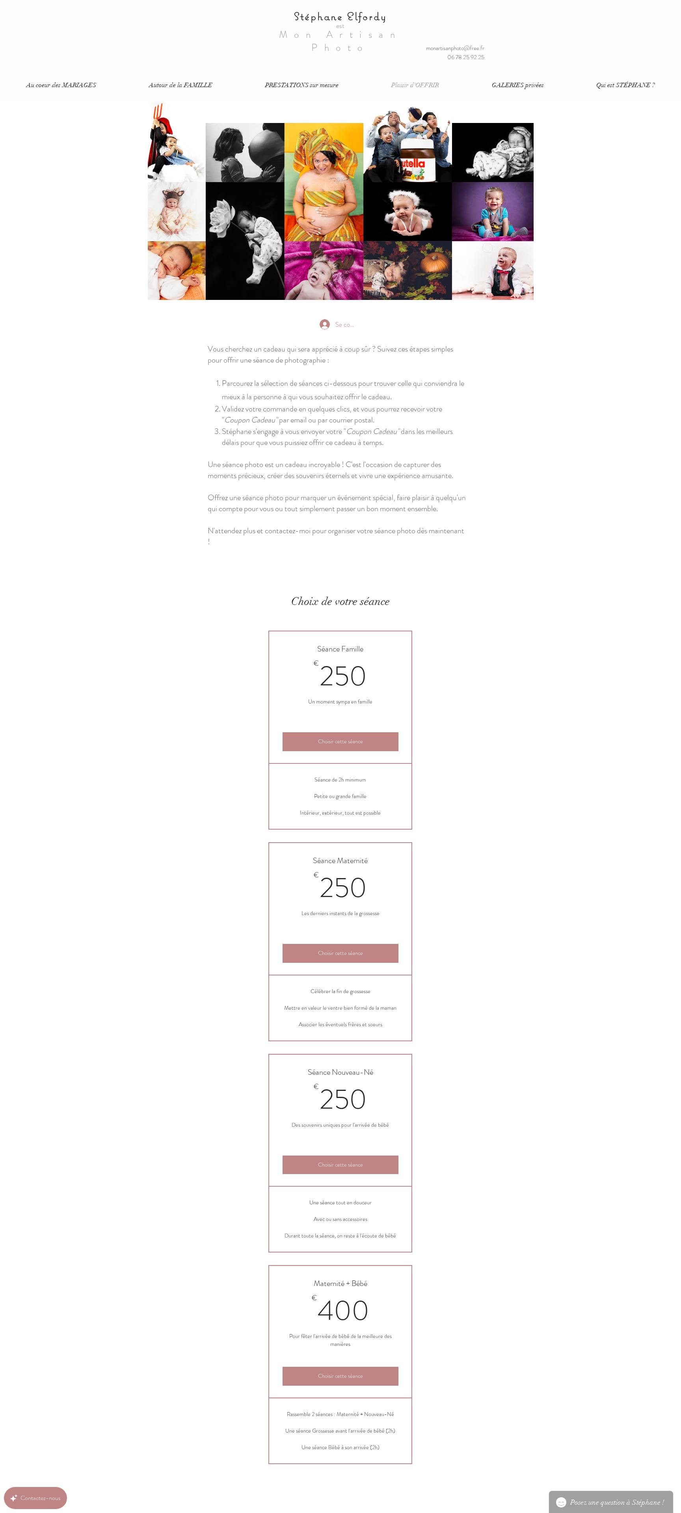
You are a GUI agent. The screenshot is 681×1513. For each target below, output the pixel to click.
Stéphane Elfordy (340, 16)
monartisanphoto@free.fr (455, 48)
